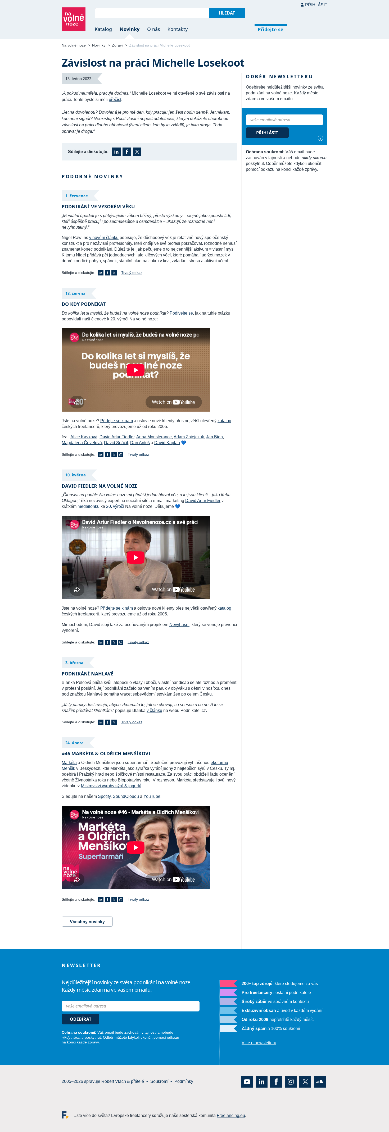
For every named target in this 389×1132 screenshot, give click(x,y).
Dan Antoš (140, 442)
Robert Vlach (113, 1081)
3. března (74, 662)
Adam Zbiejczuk (189, 437)
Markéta (69, 762)
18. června (75, 293)
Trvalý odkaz (131, 272)
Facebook (127, 152)
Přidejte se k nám (116, 420)
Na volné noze (74, 45)
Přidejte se (270, 29)
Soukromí (159, 1081)
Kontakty (178, 29)
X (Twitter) (137, 152)
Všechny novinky (87, 921)
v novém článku (104, 237)
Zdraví (117, 45)
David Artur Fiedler (116, 437)
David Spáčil (116, 442)
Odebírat (80, 1019)
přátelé (137, 1081)
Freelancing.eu (68, 1115)
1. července (76, 195)
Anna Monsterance (154, 437)
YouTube (151, 796)
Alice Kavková (83, 437)
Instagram (120, 454)
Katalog (103, 29)
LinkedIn (116, 152)
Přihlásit (316, 5)
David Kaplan (167, 442)
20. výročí (115, 506)
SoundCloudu (126, 796)
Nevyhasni (179, 624)
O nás (153, 29)
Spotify (104, 796)
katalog (224, 420)
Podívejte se (181, 313)
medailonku (88, 506)
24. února (74, 742)
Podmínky (183, 1081)
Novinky (129, 29)
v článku (154, 710)
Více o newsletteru (259, 1043)
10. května (75, 474)
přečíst (115, 99)
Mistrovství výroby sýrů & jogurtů (111, 786)
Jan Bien (214, 437)
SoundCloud (320, 1082)
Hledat (227, 13)
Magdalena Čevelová (82, 442)
